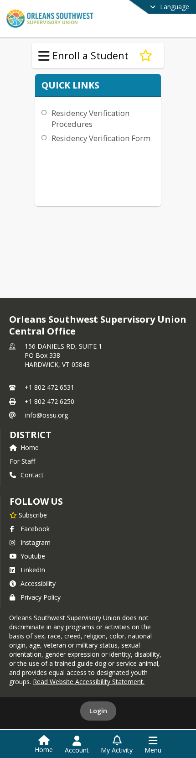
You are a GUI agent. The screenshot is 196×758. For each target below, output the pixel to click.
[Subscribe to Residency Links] (146, 55)
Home (30, 447)
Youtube (33, 556)
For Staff (22, 461)
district (31, 435)
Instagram (36, 542)
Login (98, 710)
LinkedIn (33, 569)
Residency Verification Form (101, 138)
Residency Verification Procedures (90, 118)
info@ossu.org (46, 415)
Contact (32, 474)
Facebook (35, 528)
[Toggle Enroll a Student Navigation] (44, 56)
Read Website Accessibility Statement (88, 681)
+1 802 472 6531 (49, 387)
